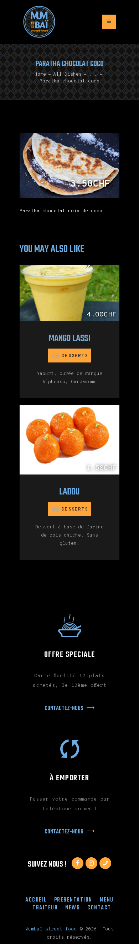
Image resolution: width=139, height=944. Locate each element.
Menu (107, 899)
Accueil (36, 899)
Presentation (73, 899)
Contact (99, 907)
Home (40, 74)
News (72, 907)
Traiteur (45, 907)
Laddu (69, 492)
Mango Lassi (70, 338)
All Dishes (67, 74)
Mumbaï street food (51, 929)
